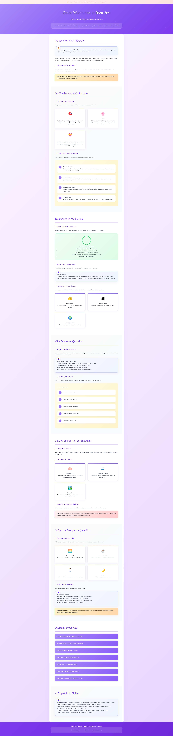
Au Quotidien (109, 25)
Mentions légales (96, 730)
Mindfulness (86, 25)
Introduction (57, 25)
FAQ (117, 25)
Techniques (76, 25)
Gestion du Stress (97, 25)
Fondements (67, 25)
